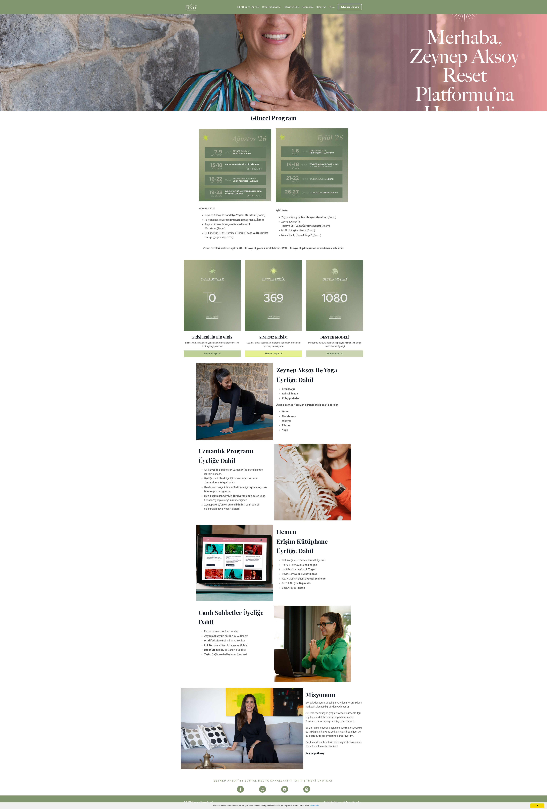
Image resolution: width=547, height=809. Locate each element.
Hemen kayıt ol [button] (212, 353)
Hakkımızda (308, 7)
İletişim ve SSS (291, 7)
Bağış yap (321, 7)
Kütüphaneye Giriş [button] (350, 7)
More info (314, 805)
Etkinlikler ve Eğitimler (248, 7)
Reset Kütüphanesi (271, 7)
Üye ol (332, 7)
